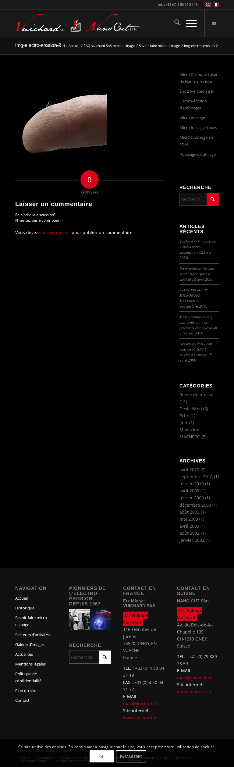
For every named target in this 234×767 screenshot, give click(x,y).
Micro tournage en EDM (196, 140)
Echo (184, 416)
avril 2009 (189, 491)
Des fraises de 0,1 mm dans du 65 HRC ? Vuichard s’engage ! (195, 349)
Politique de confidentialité (28, 677)
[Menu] (188, 23)
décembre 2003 (195, 505)
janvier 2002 (191, 540)
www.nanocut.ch (194, 691)
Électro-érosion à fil (196, 91)
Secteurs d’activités (32, 634)
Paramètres (131, 756)
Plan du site (25, 690)
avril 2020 (189, 470)
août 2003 (189, 512)
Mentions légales (30, 664)
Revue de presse (196, 395)
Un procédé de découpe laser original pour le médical (196, 274)
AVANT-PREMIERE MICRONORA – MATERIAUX (193, 295)
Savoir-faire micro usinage (31, 621)
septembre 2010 (196, 477)
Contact (22, 700)
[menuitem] (174, 23)
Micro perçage (192, 117)
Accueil (21, 598)
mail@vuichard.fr (140, 703)
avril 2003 (189, 526)
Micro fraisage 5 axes (198, 127)
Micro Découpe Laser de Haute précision (198, 78)
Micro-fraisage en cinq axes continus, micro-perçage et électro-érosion (198, 322)
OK (101, 756)
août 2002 (189, 533)
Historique (24, 608)
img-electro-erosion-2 (38, 45)
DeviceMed (190, 409)
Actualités (24, 654)
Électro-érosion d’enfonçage (193, 104)
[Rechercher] (174, 23)
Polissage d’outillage (197, 154)
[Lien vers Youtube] (214, 23)
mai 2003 (188, 519)
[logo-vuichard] (48, 23)
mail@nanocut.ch (195, 677)
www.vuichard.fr (140, 717)
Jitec (183, 423)
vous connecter (54, 232)
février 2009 (191, 498)
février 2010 (191, 484)
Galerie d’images (29, 644)
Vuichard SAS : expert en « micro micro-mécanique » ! (197, 247)
